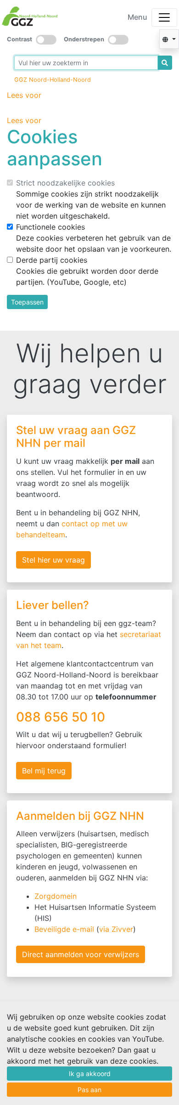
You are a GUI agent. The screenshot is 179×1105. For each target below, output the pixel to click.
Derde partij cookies (51, 260)
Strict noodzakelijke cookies (65, 182)
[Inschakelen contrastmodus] (46, 40)
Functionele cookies (50, 226)
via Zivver (116, 929)
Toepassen (27, 302)
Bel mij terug (44, 770)
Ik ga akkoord (90, 1073)
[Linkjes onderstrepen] (118, 40)
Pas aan (89, 1090)
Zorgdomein (55, 896)
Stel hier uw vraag (53, 559)
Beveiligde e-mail (64, 929)
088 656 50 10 (62, 717)
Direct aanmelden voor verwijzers (80, 954)
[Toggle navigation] (164, 17)
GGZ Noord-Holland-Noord (52, 79)
